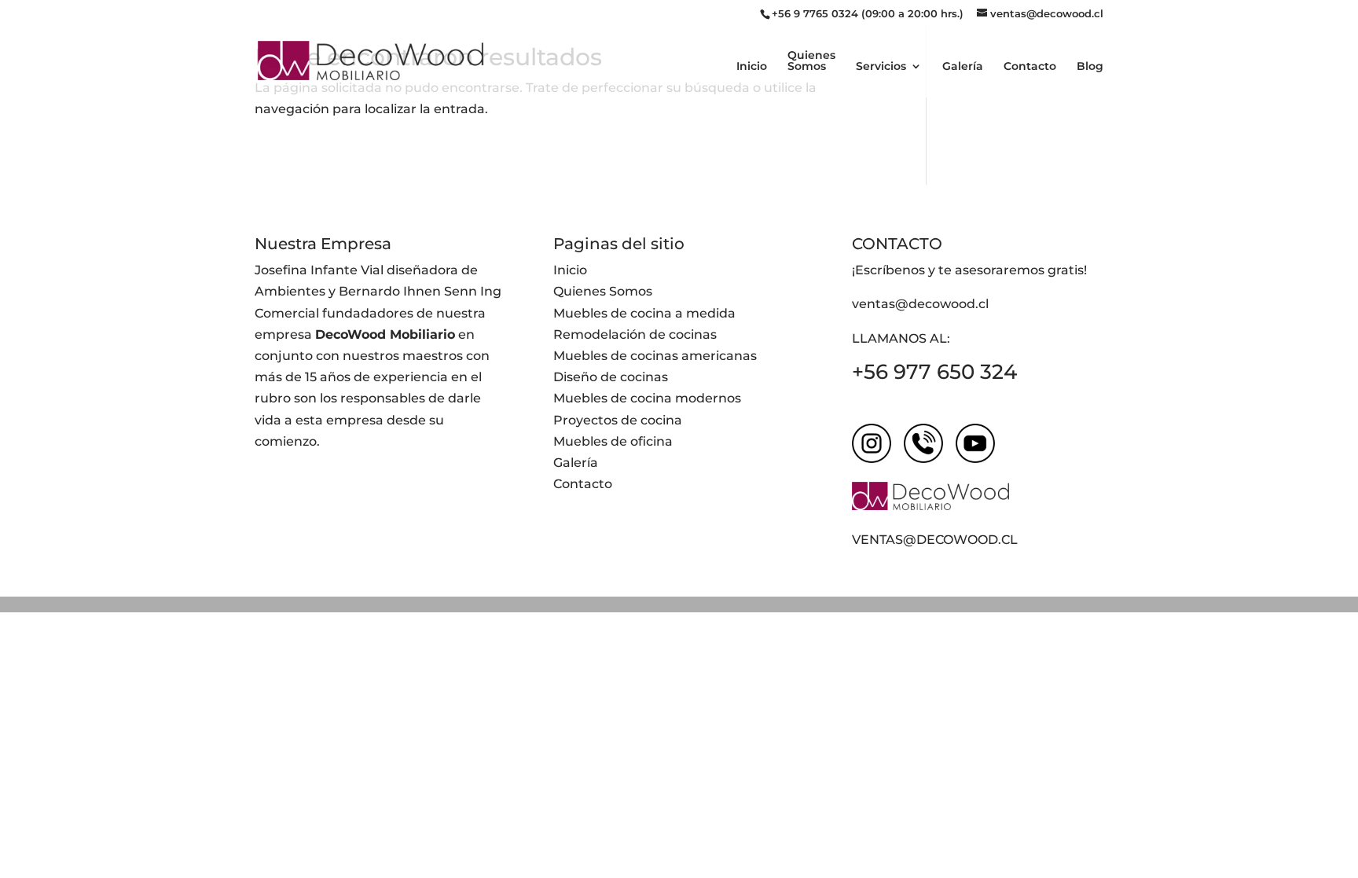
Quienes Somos (811, 61)
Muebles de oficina (613, 441)
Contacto (1030, 67)
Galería (962, 67)
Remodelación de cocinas (635, 334)
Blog (1090, 67)
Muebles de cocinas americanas (655, 355)
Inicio (751, 67)
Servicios (881, 67)
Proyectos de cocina (617, 420)
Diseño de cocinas (610, 376)
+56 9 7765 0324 (815, 13)
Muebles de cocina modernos (647, 398)
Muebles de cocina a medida (644, 313)
